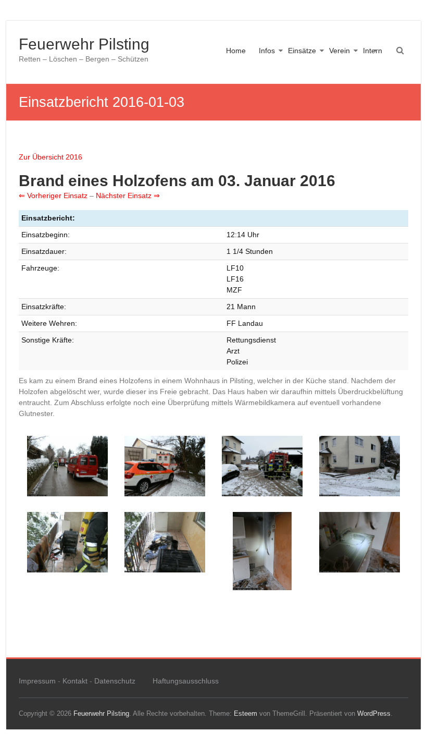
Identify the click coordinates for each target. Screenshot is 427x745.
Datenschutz (114, 681)
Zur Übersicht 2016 (50, 157)
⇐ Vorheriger (41, 195)
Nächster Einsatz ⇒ (128, 195)
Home (236, 50)
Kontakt (74, 681)
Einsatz (75, 195)
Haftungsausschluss (186, 681)
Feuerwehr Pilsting (84, 44)
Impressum (37, 681)
